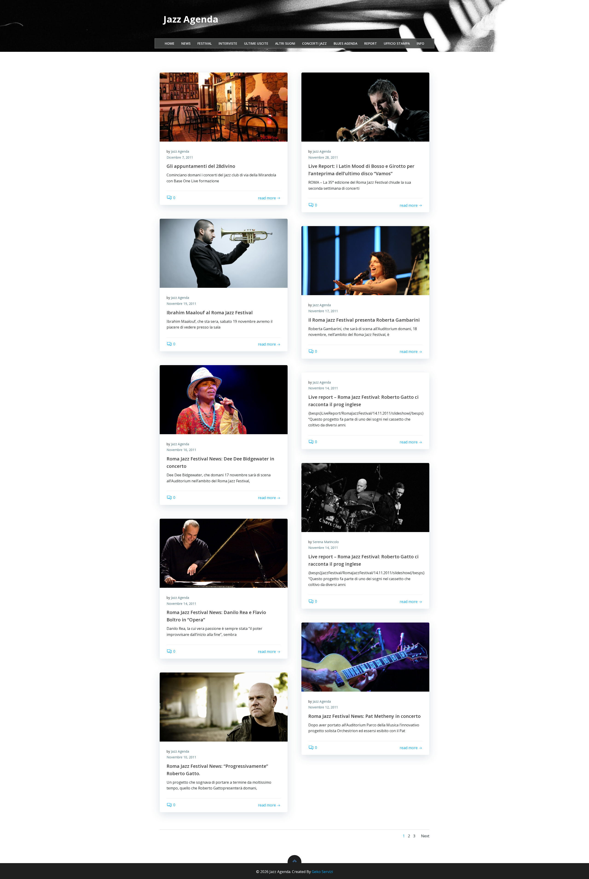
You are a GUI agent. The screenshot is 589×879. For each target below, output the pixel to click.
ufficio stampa (397, 43)
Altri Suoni (285, 43)
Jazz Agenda (180, 151)
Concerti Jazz (314, 43)
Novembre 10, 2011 (181, 757)
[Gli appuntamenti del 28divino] (224, 107)
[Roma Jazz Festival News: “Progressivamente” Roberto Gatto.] (224, 707)
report (370, 43)
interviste (228, 43)
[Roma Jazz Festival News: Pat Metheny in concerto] (365, 657)
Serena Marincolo (326, 542)
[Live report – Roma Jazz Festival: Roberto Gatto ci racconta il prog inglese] (365, 497)
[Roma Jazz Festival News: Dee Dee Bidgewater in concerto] (224, 399)
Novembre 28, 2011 (323, 157)
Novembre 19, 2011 (181, 303)
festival (204, 43)
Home (169, 43)
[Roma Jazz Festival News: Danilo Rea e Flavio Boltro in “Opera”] (224, 553)
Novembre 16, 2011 (181, 450)
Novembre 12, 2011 (323, 707)
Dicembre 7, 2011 (180, 157)
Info (420, 43)
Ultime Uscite (256, 43)
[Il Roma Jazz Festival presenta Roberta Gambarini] (365, 260)
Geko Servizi (322, 871)
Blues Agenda (345, 43)
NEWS (186, 43)
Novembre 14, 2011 (323, 388)
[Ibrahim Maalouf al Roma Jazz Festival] (224, 253)
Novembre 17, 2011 (323, 311)
